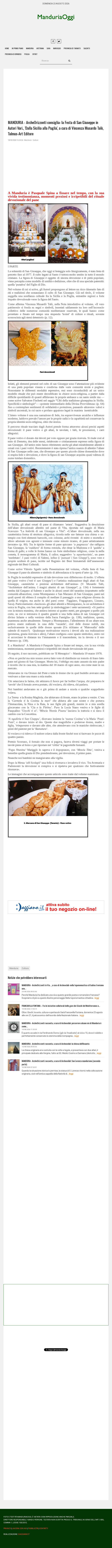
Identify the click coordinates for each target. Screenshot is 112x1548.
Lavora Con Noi (19, 1528)
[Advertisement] (66, 29)
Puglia (26, 54)
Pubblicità (33, 1528)
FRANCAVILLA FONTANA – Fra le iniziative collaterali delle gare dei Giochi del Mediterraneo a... (61, 1005)
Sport (34, 54)
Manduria (30, 48)
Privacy (7, 1528)
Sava (48, 48)
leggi (97, 998)
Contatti (44, 1528)
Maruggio (57, 48)
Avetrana (40, 48)
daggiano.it (24, 1534)
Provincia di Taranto (72, 48)
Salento (87, 48)
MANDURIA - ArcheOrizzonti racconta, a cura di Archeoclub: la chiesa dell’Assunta (55, 1043)
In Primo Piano (17, 48)
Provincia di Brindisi (13, 54)
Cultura (25, 968)
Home (7, 48)
